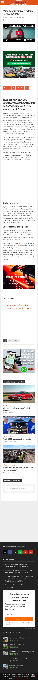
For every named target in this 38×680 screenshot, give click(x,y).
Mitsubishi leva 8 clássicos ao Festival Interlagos (16, 409)
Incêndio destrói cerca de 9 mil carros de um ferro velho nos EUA (18, 468)
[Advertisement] (19, 182)
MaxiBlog (6, 406)
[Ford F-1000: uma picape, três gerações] (19, 425)
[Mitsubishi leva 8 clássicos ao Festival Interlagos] (19, 394)
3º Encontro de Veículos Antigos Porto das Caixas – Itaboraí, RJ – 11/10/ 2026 (19, 571)
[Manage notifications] (33, 675)
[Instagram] (5, 552)
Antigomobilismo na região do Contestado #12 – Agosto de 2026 (17, 565)
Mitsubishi (14, 243)
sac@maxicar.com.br (22, 678)
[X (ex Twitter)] (15, 552)
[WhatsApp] (20, 552)
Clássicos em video (9, 8)
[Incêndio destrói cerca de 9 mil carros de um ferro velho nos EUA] (19, 453)
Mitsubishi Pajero (14, 341)
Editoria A (21, 17)
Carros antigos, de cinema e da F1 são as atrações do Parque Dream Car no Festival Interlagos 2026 (20, 578)
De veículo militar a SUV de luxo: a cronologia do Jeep (19, 306)
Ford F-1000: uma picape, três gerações (17, 439)
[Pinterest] (25, 552)
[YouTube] (31, 552)
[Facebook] (10, 552)
